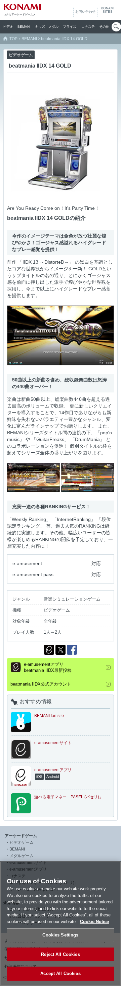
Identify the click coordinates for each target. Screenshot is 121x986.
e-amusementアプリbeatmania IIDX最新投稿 (48, 667)
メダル (53, 26)
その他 (104, 26)
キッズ (40, 26)
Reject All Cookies (60, 954)
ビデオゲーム (21, 842)
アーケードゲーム (21, 835)
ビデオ (8, 26)
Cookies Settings (60, 934)
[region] (60, 923)
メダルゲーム (21, 856)
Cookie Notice (94, 921)
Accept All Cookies (60, 973)
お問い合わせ (85, 11)
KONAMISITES (107, 10)
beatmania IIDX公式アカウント (40, 684)
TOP (13, 38)
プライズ (69, 26)
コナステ (88, 26)
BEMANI (24, 26)
